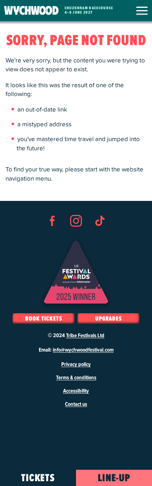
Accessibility (76, 391)
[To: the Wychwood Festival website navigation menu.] (142, 10)
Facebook (52, 234)
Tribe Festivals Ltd (85, 335)
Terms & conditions (76, 377)
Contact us (76, 404)
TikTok (99, 234)
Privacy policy (76, 364)
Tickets (38, 478)
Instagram (76, 234)
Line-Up (114, 478)
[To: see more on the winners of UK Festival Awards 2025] (76, 272)
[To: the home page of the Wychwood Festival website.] (31, 10)
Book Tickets (43, 318)
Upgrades (108, 318)
